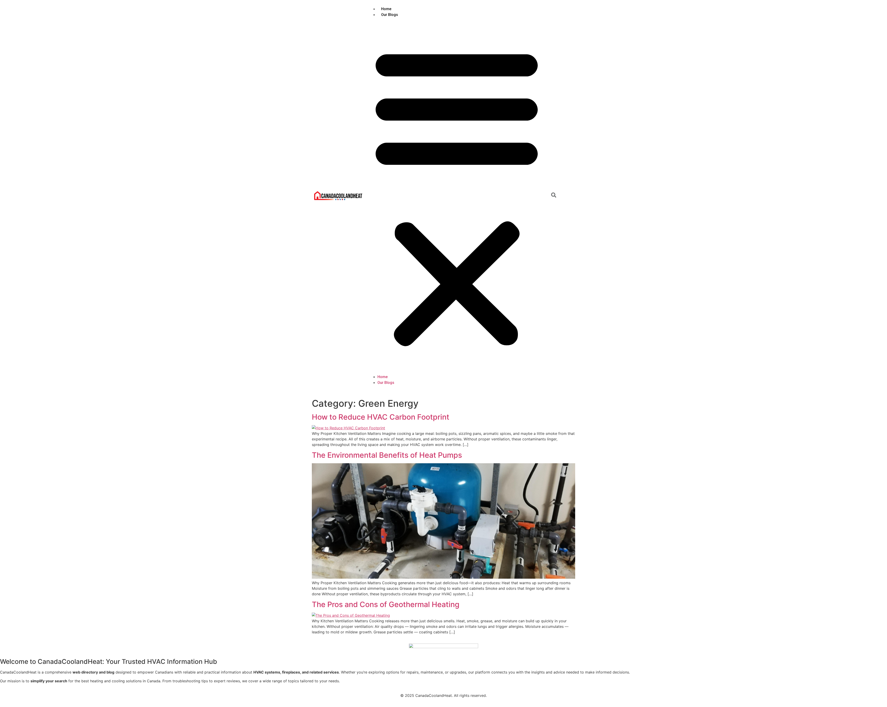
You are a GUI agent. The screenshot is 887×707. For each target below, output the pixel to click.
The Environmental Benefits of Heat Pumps (387, 455)
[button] (456, 196)
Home (386, 9)
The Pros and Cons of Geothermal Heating (385, 604)
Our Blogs (389, 14)
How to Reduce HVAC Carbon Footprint (380, 416)
